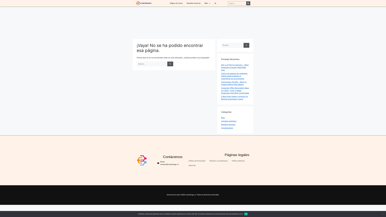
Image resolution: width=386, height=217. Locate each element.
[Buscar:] (152, 64)
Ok (246, 214)
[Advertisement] (193, 22)
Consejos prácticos (228, 121)
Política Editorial (238, 161)
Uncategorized (227, 128)
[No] (383, 214)
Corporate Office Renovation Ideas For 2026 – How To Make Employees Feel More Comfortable (235, 90)
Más (206, 3)
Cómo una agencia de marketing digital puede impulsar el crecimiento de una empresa (234, 76)
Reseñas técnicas (194, 3)
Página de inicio (176, 3)
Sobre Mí (192, 165)
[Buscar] (248, 3)
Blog (223, 118)
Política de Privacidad (197, 161)
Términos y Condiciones (218, 161)
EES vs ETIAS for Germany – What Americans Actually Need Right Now (235, 67)
